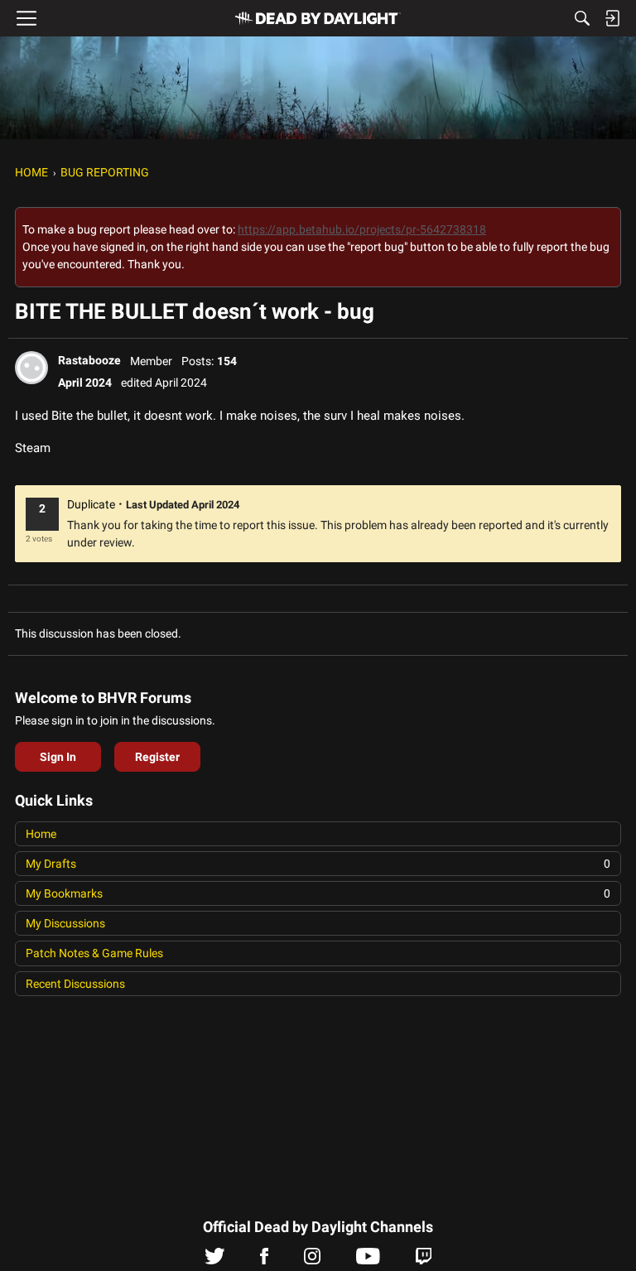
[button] (31, 367)
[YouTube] (368, 1260)
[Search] (582, 18)
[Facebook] (264, 1260)
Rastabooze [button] (89, 360)
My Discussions (65, 923)
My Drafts (318, 863)
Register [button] (157, 756)
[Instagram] (312, 1260)
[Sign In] (612, 18)
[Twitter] (215, 1260)
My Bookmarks (318, 893)
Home (41, 833)
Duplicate (91, 504)
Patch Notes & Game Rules (94, 953)
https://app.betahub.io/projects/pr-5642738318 (362, 229)
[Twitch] (423, 1260)
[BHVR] (318, 18)
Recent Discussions (75, 983)
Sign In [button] (58, 756)
